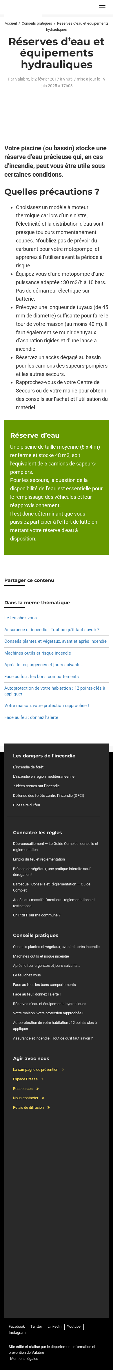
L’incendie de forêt (28, 767)
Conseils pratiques (37, 23)
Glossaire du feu (26, 805)
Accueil (11, 23)
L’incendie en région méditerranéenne (43, 776)
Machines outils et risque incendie (37, 653)
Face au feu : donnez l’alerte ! (32, 717)
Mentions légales (24, 1358)
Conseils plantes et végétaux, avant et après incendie (55, 641)
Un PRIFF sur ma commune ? (36, 915)
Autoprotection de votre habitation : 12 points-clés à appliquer (54, 691)
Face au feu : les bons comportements (41, 676)
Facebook (17, 1326)
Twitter (36, 1326)
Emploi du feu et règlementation (39, 859)
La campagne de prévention (35, 1069)
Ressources (23, 1088)
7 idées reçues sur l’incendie (36, 786)
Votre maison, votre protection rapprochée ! (46, 705)
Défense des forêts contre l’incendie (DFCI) (48, 795)
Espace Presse (25, 1079)
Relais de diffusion (28, 1107)
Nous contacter (25, 1098)
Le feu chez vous (20, 617)
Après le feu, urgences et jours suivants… (43, 664)
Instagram (17, 1332)
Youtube (74, 1326)
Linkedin (54, 1326)
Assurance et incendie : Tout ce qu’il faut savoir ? (51, 629)
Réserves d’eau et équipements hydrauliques (49, 1004)
